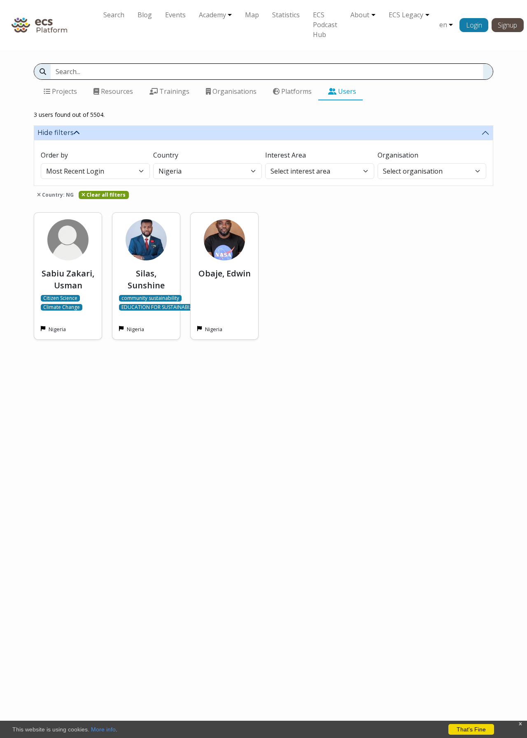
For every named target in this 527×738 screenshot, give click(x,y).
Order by (54, 155)
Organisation (398, 155)
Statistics (286, 14)
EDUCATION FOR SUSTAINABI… (157, 307)
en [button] (443, 24)
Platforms (296, 91)
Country (165, 155)
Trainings (173, 91)
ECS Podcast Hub (325, 24)
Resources (116, 91)
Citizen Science (60, 298)
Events (175, 14)
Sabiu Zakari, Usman (68, 279)
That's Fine (471, 729)
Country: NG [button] (57, 194)
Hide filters (55, 133)
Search (113, 14)
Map (252, 14)
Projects (63, 91)
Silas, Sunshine (146, 279)
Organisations (234, 91)
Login (474, 25)
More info (103, 729)
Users (346, 91)
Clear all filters (105, 194)
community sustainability (150, 298)
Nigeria (57, 329)
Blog (145, 14)
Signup (507, 25)
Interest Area (285, 155)
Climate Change (61, 307)
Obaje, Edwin (224, 273)
